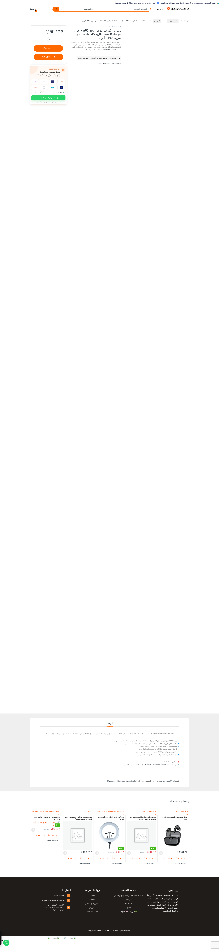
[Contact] (99, 939)
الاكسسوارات (172, 21)
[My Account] (43, 9)
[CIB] (141, 939)
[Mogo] (82, 939)
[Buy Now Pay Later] (67, 939)
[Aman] (120, 939)
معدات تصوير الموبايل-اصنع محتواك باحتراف (46, 812)
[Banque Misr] (149, 939)
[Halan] (90, 939)
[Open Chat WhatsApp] (6, 943)
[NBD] (128, 939)
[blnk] (60, 939)
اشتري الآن (46, 48)
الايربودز (157, 21)
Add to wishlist (104, 63)
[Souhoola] (110, 939)
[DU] (74, 939)
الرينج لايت (112, 811)
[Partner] (166, 939)
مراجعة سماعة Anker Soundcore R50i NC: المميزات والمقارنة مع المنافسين (150, 764)
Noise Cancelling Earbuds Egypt (133, 781)
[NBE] (157, 939)
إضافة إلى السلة (46, 57)
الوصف (110, 723)
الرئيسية (186, 21)
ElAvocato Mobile (109, 49)
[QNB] (134, 939)
